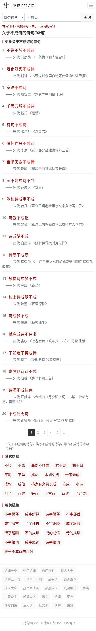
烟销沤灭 (20, 69)
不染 (8, 465)
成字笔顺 (73, 523)
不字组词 (11, 542)
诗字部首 (32, 523)
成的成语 (53, 532)
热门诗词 (29, 570)
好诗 (34, 493)
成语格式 (70, 588)
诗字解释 (53, 514)
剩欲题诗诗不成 (22, 371)
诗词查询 (70, 579)
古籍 (70, 605)
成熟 (34, 474)
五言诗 (50, 493)
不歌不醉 (20, 50)
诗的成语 (73, 532)
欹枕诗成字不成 (20, 199)
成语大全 (10, 588)
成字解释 (32, 514)
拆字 (45, 596)
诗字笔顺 (11, 532)
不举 (21, 474)
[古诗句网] (5, 5)
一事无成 (72, 474)
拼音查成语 (31, 588)
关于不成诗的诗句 (43, 26)
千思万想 (20, 106)
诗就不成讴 (18, 217)
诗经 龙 (81, 493)
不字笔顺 (53, 523)
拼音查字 (10, 596)
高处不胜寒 (40, 465)
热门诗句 (48, 570)
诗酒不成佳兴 (20, 390)
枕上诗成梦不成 (22, 297)
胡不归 (77, 465)
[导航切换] (91, 5)
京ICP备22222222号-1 (60, 623)
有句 (16, 124)
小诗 (79, 483)
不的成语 (32, 532)
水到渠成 (52, 474)
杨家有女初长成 (43, 483)
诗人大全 (67, 570)
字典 (86, 588)
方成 (66, 483)
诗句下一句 (34, 579)
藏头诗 (53, 579)
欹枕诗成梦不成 (22, 278)
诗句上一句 (12, 579)
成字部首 (11, 523)
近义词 (43, 605)
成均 (8, 483)
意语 (16, 87)
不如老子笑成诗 (22, 353)
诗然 (65, 493)
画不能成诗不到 (20, 180)
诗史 (21, 493)
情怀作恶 (20, 143)
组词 (57, 596)
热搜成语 (51, 588)
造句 (57, 605)
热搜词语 (10, 605)
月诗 (8, 493)
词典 (70, 596)
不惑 (21, 465)
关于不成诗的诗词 (18, 551)
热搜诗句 (23, 26)
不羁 (8, 474)
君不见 (60, 465)
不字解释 (11, 514)
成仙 (21, 483)
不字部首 (73, 514)
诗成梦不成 (18, 236)
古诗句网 (8, 26)
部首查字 (29, 596)
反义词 (28, 605)
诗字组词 (53, 542)
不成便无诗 (18, 413)
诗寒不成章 (18, 255)
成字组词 (32, 542)
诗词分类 (10, 570)
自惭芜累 (20, 162)
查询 (87, 17)
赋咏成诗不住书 (22, 334)
